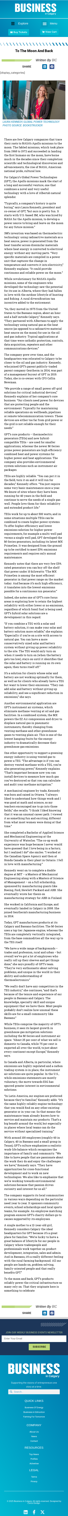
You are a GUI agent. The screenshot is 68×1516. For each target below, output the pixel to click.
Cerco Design (34, 1503)
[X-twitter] (42, 1512)
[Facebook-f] (34, 1512)
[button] (44, 24)
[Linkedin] (25, 1512)
